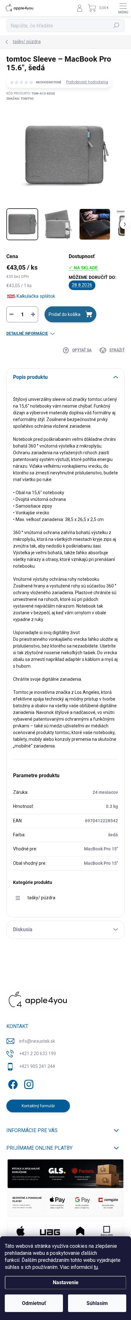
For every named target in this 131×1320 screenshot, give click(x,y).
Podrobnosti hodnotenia (87, 82)
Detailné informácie (27, 333)
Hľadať (116, 25)
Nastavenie (66, 1282)
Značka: (20, 98)
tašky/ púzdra (41, 897)
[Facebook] (11, 1083)
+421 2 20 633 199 (37, 1053)
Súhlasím (97, 1303)
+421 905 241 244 (37, 1066)
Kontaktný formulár (38, 1106)
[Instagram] (27, 1083)
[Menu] (123, 8)
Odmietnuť (34, 1303)
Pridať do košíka (64, 314)
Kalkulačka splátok (36, 296)
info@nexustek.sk (37, 1041)
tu (96, 1267)
